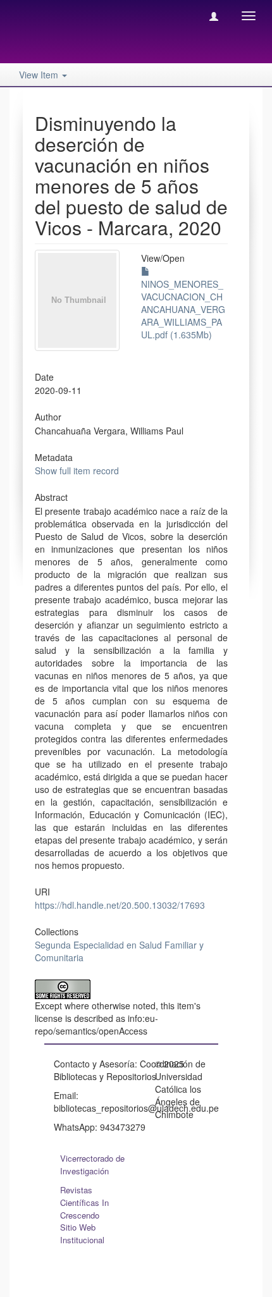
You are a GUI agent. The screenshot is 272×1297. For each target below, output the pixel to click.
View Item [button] (40, 74)
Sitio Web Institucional (82, 1233)
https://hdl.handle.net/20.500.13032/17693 (120, 905)
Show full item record (77, 470)
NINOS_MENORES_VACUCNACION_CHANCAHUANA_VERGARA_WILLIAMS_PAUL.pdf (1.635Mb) (183, 309)
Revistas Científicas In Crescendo (84, 1202)
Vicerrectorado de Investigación (92, 1164)
